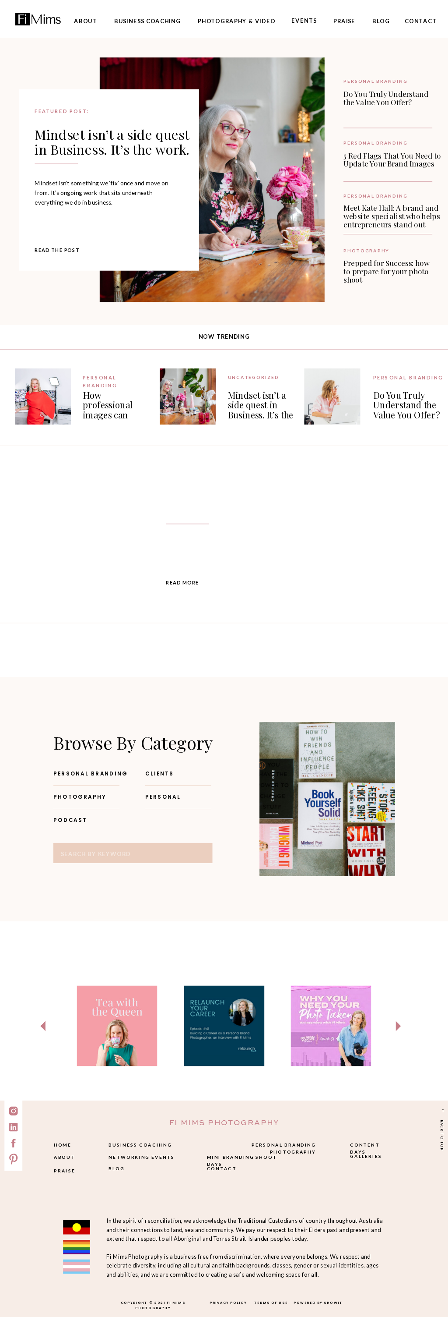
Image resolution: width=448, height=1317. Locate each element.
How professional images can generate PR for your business (115, 414)
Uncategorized (253, 377)
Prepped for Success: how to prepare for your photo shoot (386, 271)
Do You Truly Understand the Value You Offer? (385, 98)
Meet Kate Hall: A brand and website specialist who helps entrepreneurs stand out (391, 215)
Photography (366, 251)
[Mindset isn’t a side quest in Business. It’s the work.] (212, 179)
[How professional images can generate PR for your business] (43, 396)
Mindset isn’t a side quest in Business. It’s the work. (112, 141)
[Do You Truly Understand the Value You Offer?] (332, 396)
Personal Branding (375, 81)
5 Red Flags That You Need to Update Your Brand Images (392, 159)
